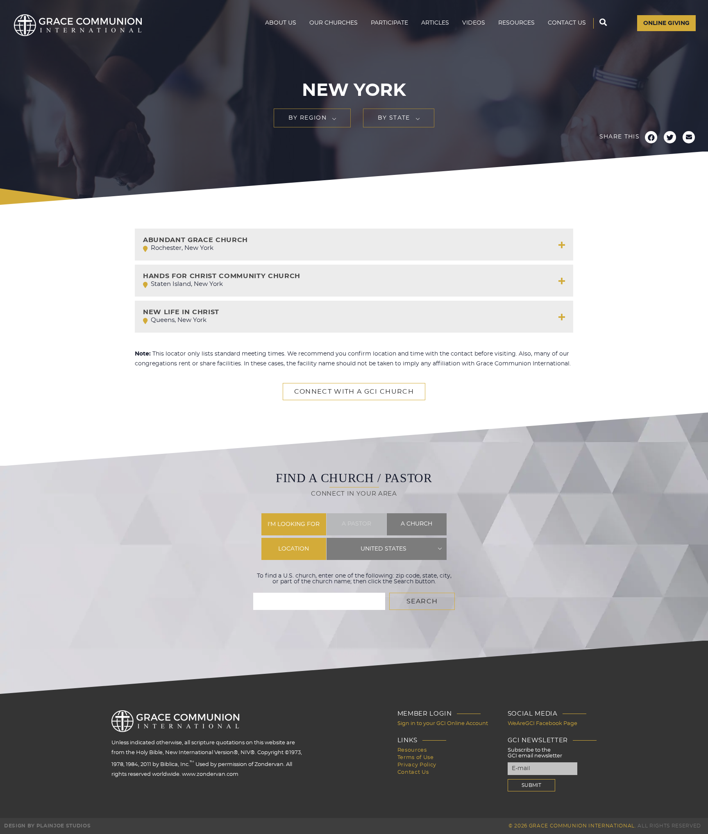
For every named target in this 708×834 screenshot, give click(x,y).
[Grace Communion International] (78, 25)
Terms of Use (415, 757)
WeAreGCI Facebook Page (542, 723)
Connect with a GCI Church (354, 391)
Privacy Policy (416, 765)
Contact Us (567, 23)
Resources (516, 23)
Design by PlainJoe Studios (47, 825)
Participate (389, 23)
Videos (473, 23)
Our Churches (333, 23)
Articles (435, 23)
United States (383, 549)
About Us (280, 23)
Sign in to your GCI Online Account (442, 723)
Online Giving (666, 23)
